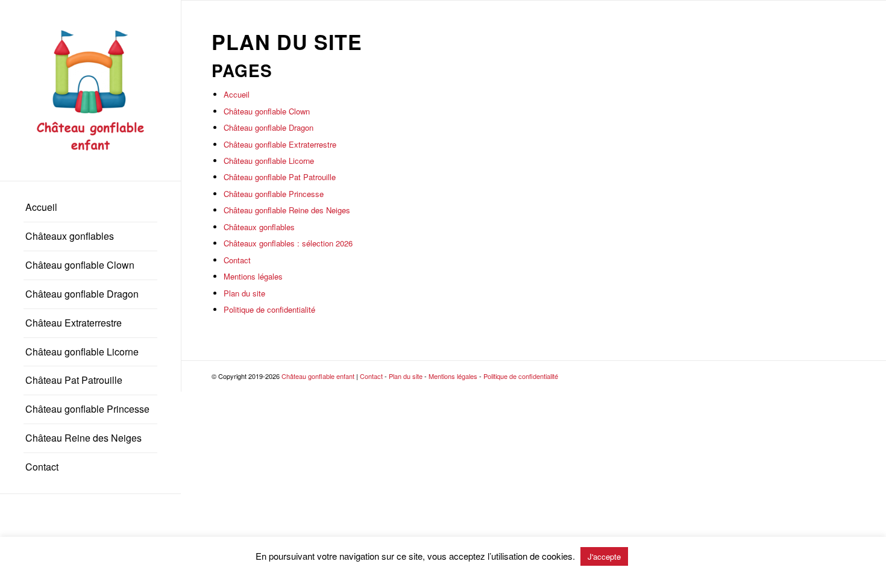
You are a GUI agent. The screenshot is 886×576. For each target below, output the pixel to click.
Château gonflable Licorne (269, 160)
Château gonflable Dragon (268, 127)
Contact (237, 260)
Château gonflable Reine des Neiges (287, 210)
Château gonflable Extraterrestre (280, 144)
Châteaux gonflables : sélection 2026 (288, 243)
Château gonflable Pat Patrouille (280, 177)
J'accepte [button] (604, 556)
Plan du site (244, 293)
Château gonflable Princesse (274, 193)
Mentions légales (253, 276)
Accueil (237, 94)
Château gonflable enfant (317, 376)
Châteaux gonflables (259, 227)
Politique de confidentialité (269, 309)
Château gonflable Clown (267, 111)
